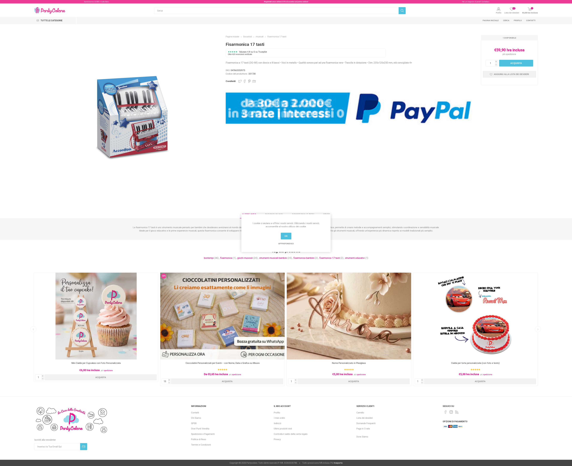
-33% (37, 276)
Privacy (277, 439)
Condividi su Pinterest (249, 81)
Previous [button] (33, 329)
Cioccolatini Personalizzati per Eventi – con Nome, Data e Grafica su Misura (96, 363)
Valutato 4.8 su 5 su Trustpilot (247, 53)
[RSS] (456, 412)
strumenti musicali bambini (273, 258)
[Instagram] (451, 412)
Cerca (506, 20)
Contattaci (485, 2)
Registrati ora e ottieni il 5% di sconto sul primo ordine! (286, 2)
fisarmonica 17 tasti (329, 258)
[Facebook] (445, 412)
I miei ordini (279, 418)
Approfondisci (286, 243)
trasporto (338, 463)
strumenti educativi (355, 258)
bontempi (209, 258)
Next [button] (538, 329)
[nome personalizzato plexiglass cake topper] (222, 316)
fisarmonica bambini (303, 258)
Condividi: (231, 81)
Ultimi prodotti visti (283, 428)
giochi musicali (245, 258)
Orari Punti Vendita (200, 428)
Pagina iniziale (491, 20)
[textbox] (276, 10)
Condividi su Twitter (240, 81)
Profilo (498, 13)
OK (286, 236)
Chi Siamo (196, 418)
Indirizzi (277, 423)
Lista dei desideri (364, 418)
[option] (96, 329)
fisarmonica (226, 258)
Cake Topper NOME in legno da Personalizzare (475, 363)
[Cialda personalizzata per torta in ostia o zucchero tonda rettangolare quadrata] (349, 316)
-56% (416, 276)
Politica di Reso (198, 439)
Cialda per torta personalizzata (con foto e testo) (349, 363)
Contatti (531, 20)
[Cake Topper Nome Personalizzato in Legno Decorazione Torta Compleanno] (475, 316)
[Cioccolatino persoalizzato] (96, 316)
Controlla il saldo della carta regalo (291, 434)
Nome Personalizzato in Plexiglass (222, 363)
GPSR (194, 423)
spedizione (511, 54)
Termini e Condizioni (201, 444)
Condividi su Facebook (244, 81)
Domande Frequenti (366, 423)
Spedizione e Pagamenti (203, 434)
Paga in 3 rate (363, 428)
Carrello (360, 412)
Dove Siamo (362, 436)
